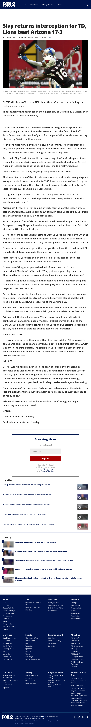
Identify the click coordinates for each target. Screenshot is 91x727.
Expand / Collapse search (87, 5)
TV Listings (52, 643)
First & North (30, 641)
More (59, 5)
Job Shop (74, 649)
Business (6, 621)
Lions (27, 643)
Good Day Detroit (9, 638)
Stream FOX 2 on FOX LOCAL (33, 604)
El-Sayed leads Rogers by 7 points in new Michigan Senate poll (41, 551)
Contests (51, 646)
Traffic (73, 610)
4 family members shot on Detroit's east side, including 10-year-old (26, 485)
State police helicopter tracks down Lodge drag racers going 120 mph (44, 560)
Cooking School (8, 649)
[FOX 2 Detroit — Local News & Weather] (10, 4)
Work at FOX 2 (76, 643)
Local (5, 603)
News (5, 599)
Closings (74, 603)
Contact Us (75, 641)
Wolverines (29, 646)
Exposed (6, 687)
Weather (75, 599)
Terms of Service (47, 471)
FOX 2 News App (77, 646)
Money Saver (7, 654)
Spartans (28, 649)
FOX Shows (52, 638)
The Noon (6, 641)
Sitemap (74, 667)
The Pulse (6, 605)
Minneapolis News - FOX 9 (55, 686)
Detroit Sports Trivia (55, 608)
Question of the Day (55, 605)
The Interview (7, 616)
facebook (75, 717)
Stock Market (30, 681)
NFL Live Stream (77, 678)
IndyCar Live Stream (78, 691)
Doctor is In (7, 657)
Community (75, 651)
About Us (75, 635)
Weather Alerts (76, 608)
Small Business (30, 683)
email (87, 717)
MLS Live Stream (77, 705)
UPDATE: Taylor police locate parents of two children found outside (43, 569)
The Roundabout (9, 613)
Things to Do (7, 624)
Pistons (28, 651)
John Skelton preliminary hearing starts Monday (35, 542)
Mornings (7, 635)
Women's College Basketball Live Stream (79, 699)
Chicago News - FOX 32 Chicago (56, 676)
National (6, 618)
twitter (79, 717)
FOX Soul (28, 610)
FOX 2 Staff (75, 638)
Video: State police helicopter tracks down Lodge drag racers (24, 514)
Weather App (75, 605)
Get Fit (5, 651)
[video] (82, 487)
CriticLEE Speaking (54, 641)
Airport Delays (76, 613)
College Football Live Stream (78, 682)
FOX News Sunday (9, 626)
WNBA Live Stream (78, 703)
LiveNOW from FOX (32, 607)
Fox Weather (75, 616)
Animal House (76, 618)
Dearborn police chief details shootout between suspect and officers (27, 495)
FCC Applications (77, 657)
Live (27, 599)
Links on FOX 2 (8, 659)
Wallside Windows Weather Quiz (9, 676)
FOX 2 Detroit (7, 37)
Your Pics (52, 599)
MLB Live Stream (77, 685)
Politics (5, 629)
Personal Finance (31, 675)
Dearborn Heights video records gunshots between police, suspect (26, 505)
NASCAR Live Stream (78, 688)
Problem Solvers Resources (77, 663)
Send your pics (53, 603)
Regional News (55, 672)
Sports (15, 37)
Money (28, 672)
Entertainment (55, 635)
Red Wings (29, 657)
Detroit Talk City (8, 608)
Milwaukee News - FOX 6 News (56, 681)
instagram (83, 717)
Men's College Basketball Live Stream (79, 694)
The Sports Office (31, 638)
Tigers (27, 654)
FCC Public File (76, 654)
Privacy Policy (48, 469)
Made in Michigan (9, 610)
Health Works (7, 646)
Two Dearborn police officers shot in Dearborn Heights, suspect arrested (28, 524)
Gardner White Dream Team (10, 681)
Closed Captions (77, 659)
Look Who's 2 (53, 610)
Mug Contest (7, 643)
